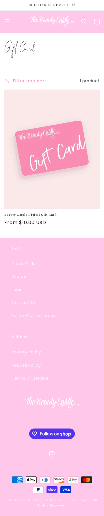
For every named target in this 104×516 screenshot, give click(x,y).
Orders (19, 277)
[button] (7, 21)
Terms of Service (30, 378)
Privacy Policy (26, 352)
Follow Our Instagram (35, 315)
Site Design (78, 500)
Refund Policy (26, 365)
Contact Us (24, 302)
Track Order (25, 264)
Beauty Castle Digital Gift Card (30, 215)
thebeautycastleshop (42, 500)
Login (17, 290)
